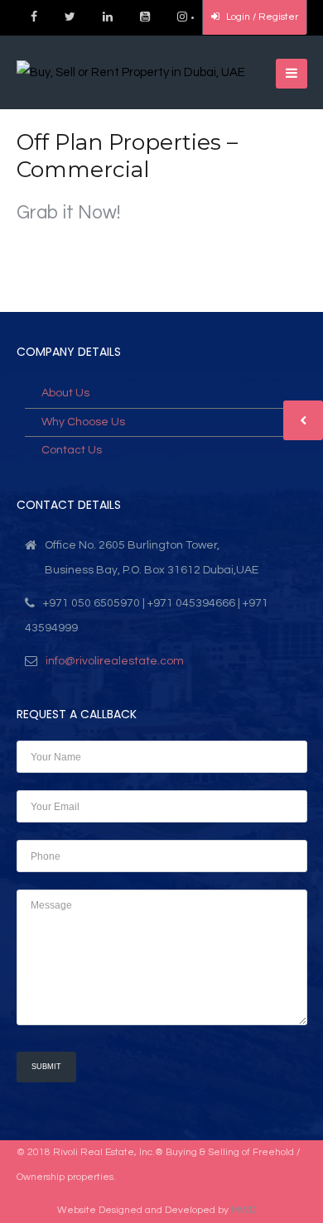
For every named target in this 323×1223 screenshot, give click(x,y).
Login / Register (261, 17)
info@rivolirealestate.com (115, 661)
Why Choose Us (83, 422)
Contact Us (71, 450)
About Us (65, 393)
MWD (243, 1210)
